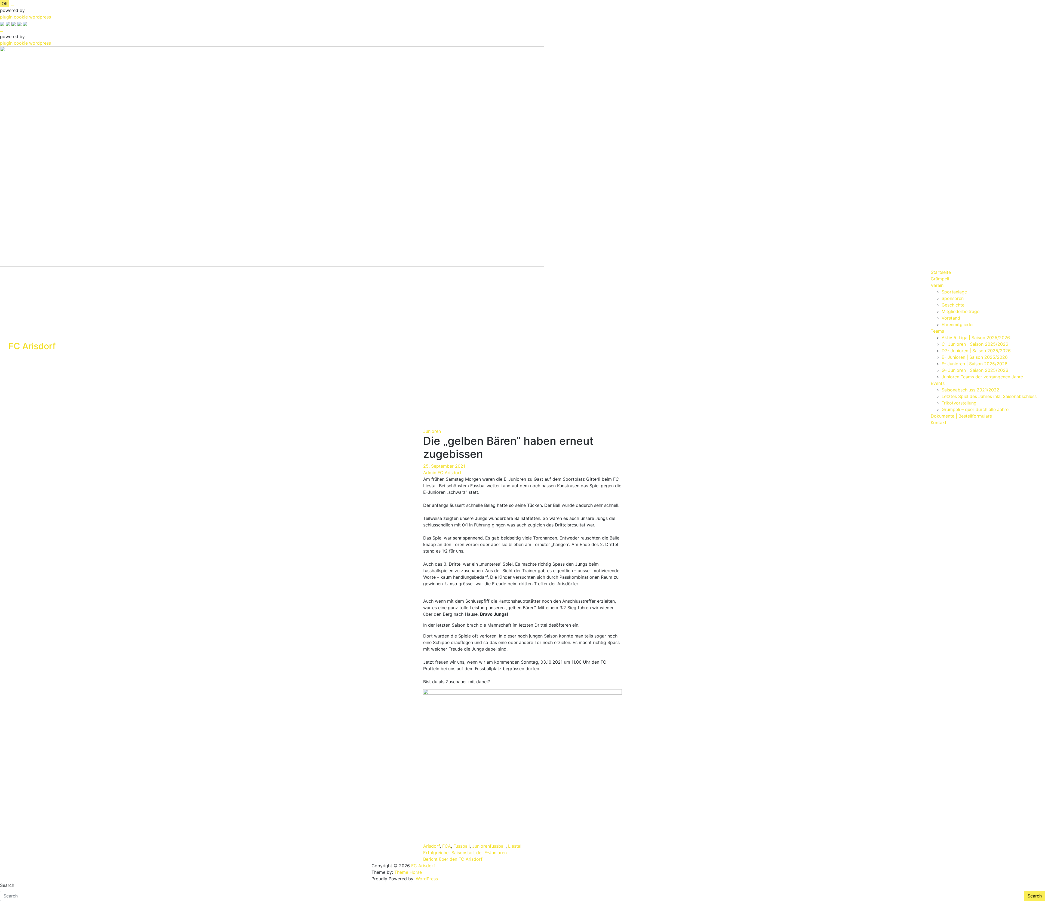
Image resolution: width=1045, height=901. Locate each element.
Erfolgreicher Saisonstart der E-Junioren (465, 852)
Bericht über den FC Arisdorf (452, 859)
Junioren (432, 431)
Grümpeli (940, 278)
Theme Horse (408, 872)
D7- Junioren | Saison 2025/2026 (976, 350)
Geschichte (953, 305)
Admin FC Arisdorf (442, 472)
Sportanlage (954, 292)
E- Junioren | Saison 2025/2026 (975, 357)
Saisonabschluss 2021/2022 (970, 390)
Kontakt (938, 422)
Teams (937, 331)
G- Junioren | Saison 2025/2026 (975, 370)
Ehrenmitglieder (958, 324)
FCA (446, 846)
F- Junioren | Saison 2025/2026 (974, 363)
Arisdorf (431, 846)
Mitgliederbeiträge (960, 311)
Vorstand (951, 318)
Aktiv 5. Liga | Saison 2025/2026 (976, 337)
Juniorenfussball (489, 846)
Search (7, 885)
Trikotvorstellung (959, 403)
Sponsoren (953, 298)
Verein (937, 285)
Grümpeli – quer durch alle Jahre (975, 409)
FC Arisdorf (32, 346)
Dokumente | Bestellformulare (961, 416)
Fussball (461, 846)
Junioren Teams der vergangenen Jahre (982, 376)
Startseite (941, 272)
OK (5, 3)
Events (938, 383)
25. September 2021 (444, 466)
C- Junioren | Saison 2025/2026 (975, 344)
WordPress (427, 878)
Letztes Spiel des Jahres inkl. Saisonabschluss (989, 396)
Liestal (514, 846)
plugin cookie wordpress (25, 17)
